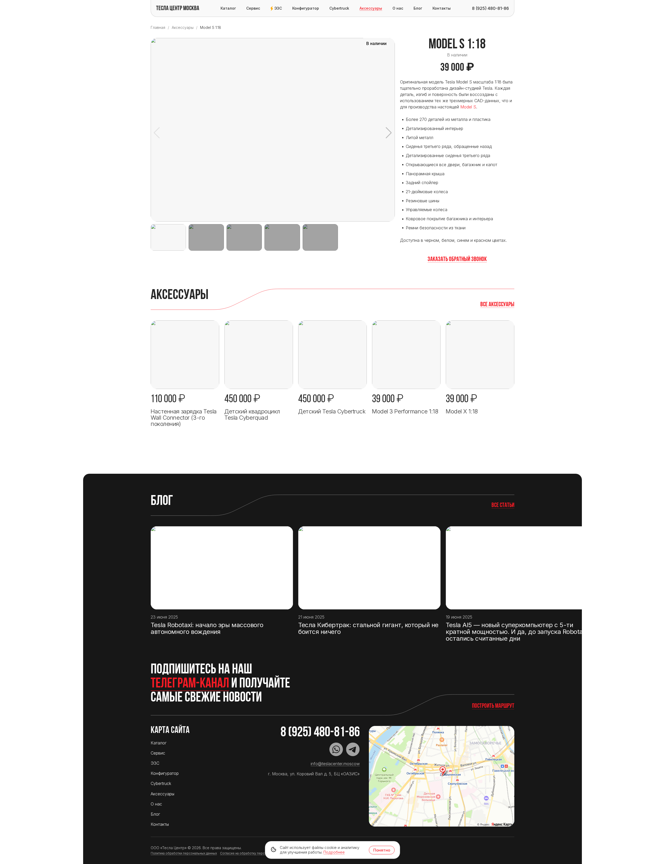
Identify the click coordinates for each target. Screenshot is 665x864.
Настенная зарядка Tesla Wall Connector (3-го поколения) (184, 417)
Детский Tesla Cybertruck (331, 411)
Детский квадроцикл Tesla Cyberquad (252, 414)
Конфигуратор (305, 8)
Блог (418, 8)
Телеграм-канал (190, 684)
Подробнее (334, 852)
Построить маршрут (493, 706)
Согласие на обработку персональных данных (255, 853)
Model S (468, 106)
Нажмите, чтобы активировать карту (441, 776)
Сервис (253, 8)
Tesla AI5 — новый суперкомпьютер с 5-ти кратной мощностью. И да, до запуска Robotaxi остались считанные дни (516, 632)
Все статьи (502, 505)
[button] (388, 133)
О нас (398, 8)
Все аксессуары (497, 305)
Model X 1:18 (462, 411)
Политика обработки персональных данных (184, 853)
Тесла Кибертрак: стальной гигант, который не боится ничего (368, 628)
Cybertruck (339, 8)
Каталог (228, 8)
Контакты (442, 8)
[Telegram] (353, 749)
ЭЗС (278, 8)
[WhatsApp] (336, 749)
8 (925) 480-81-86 (320, 733)
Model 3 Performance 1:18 (405, 411)
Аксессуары (371, 8)
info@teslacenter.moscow (335, 763)
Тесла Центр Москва (177, 8)
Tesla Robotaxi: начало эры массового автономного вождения (207, 628)
